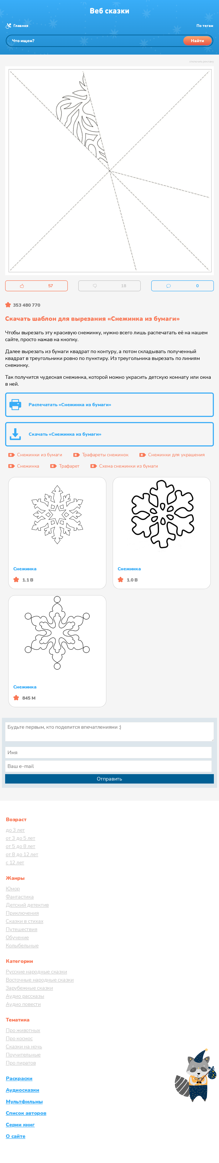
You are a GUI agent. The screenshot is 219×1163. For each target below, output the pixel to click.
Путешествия (21, 929)
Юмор (13, 888)
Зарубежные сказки (29, 988)
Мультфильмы (24, 1101)
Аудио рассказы (25, 996)
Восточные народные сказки (40, 979)
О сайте (15, 1136)
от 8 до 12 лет (22, 854)
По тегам (205, 25)
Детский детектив (27, 904)
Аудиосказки (22, 1090)
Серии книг (20, 1124)
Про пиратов (21, 1062)
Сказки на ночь (24, 1046)
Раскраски (19, 1078)
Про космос (19, 1038)
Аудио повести (23, 1004)
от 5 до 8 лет (20, 846)
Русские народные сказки (36, 971)
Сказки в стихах (24, 921)
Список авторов (26, 1113)
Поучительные (23, 1054)
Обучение (17, 937)
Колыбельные (22, 945)
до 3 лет (15, 830)
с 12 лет (15, 862)
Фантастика (20, 896)
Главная (20, 25)
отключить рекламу (201, 62)
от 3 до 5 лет (20, 838)
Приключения (22, 913)
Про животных (23, 1030)
